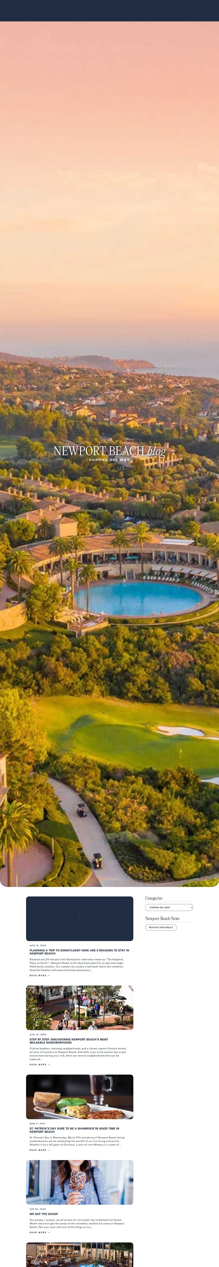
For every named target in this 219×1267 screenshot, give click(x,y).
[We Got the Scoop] (79, 1199)
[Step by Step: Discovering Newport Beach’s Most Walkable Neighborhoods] (79, 1028)
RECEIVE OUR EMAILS (161, 927)
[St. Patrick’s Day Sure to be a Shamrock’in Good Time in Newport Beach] (79, 1115)
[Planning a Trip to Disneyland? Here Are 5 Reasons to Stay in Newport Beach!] (79, 938)
